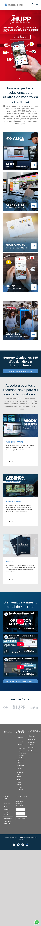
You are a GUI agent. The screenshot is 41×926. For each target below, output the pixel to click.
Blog (5, 807)
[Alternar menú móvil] (37, 4)
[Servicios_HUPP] (20, 254)
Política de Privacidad (7, 823)
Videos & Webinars (32, 744)
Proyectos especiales (20, 789)
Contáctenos (8, 818)
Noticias (6, 810)
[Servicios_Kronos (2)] (20, 173)
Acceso (20, 839)
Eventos (32, 736)
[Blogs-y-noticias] (20, 475)
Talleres (31, 751)
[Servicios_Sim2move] (20, 214)
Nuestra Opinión (6, 814)
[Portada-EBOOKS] (20, 535)
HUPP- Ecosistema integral (20, 782)
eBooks (31, 748)
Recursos (32, 739)
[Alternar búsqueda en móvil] (33, 4)
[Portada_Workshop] (20, 415)
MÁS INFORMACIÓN (20, 37)
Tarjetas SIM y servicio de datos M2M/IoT (20, 773)
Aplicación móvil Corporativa (20, 763)
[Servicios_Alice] (20, 133)
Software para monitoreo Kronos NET (21, 753)
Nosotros (7, 804)
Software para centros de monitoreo (20, 741)
